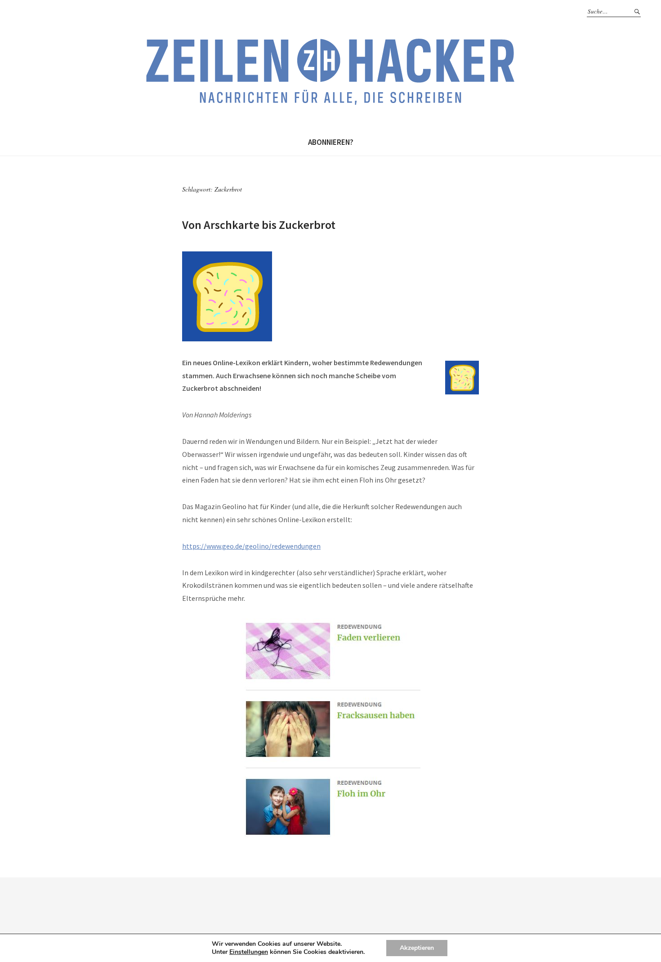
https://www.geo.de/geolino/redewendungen (251, 545)
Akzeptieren (417, 948)
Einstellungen (248, 952)
